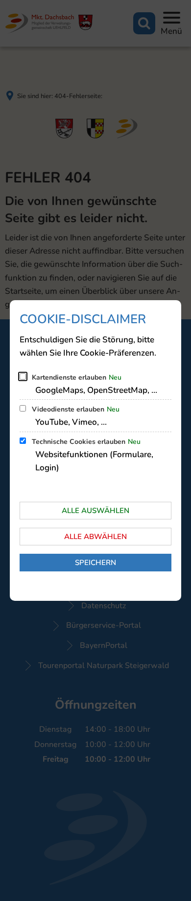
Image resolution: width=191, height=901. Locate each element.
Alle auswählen (95, 510)
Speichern (95, 562)
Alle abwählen (95, 536)
